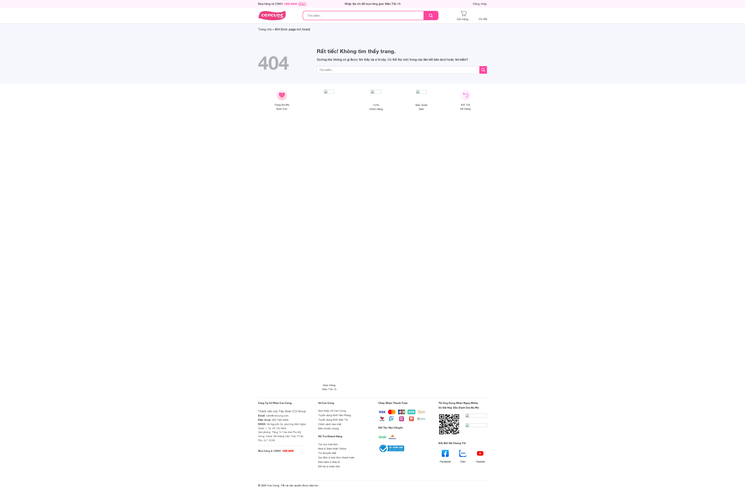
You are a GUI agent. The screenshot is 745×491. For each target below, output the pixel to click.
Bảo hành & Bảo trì (329, 462)
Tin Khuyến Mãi (327, 453)
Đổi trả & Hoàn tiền (329, 466)
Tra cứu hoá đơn (328, 444)
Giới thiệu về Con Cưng (332, 410)
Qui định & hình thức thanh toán (336, 457)
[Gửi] (431, 15)
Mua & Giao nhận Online (332, 448)
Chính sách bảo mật (329, 424)
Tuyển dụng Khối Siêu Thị (333, 419)
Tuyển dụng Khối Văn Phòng (334, 415)
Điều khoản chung (328, 428)
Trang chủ (265, 29)
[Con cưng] (272, 15)
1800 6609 (290, 3)
